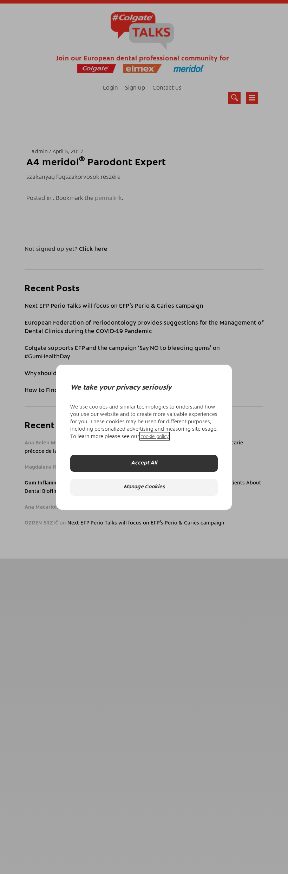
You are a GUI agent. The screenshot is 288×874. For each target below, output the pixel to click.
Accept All (144, 463)
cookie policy (154, 436)
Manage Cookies (144, 487)
